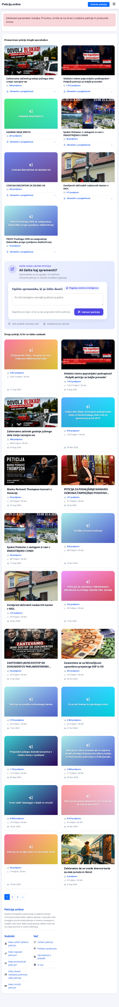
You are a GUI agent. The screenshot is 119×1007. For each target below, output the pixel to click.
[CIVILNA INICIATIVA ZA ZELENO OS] (31, 175)
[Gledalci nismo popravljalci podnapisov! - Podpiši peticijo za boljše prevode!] (88, 70)
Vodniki (9, 936)
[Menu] (114, 4)
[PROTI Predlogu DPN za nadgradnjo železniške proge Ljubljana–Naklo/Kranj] (31, 230)
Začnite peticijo (98, 4)
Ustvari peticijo (91, 311)
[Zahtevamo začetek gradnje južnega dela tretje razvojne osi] (31, 70)
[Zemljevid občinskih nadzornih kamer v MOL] (88, 177)
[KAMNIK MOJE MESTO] (31, 122)
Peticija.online (11, 4)
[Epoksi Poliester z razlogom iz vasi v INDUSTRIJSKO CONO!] (88, 124)
